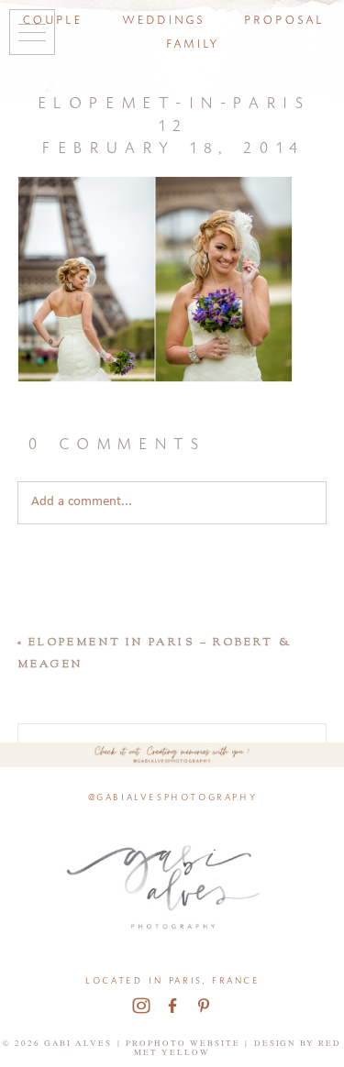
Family (191, 41)
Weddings (162, 18)
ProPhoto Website (183, 1043)
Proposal (283, 18)
